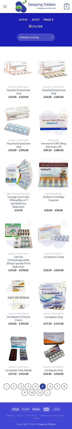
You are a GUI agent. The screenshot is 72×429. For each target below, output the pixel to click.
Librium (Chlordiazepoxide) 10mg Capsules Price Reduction (18, 261)
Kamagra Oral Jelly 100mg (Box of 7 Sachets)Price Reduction (18, 201)
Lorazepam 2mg (53, 316)
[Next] (47, 393)
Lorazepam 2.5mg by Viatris (18, 318)
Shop (36, 19)
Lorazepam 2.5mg (54, 256)
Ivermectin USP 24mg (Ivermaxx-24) (53, 145)
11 (40, 392)
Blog (20, 415)
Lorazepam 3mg (53, 370)
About (10, 415)
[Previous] (7, 386)
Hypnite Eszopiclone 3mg (18, 145)
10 (32, 392)
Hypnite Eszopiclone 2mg (53, 92)
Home (23, 19)
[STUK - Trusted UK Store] (36, 6)
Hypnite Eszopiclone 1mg (18, 92)
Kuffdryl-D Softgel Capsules (53, 198)
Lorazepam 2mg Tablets (18, 370)
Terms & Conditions (52, 415)
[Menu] (5, 6)
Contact (31, 415)
